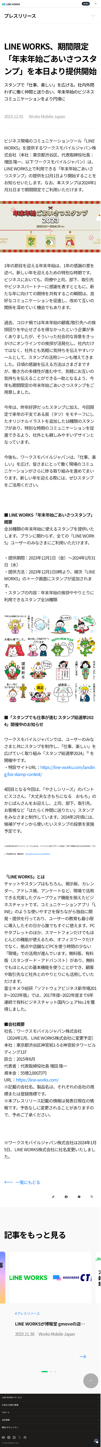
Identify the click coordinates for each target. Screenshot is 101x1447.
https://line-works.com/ (37, 1079)
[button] (50, 15)
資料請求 (85, 4)
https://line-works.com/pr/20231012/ (37, 854)
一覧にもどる (28, 1182)
